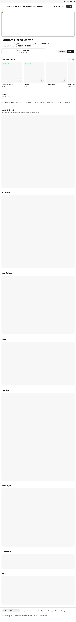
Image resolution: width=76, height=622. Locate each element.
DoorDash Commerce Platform (21, 616)
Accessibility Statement (30, 611)
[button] (11, 75)
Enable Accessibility (68, 1)
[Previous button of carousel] (69, 59)
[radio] (62, 51)
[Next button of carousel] (73, 59)
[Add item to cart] (19, 80)
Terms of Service (47, 611)
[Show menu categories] (2, 102)
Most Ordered (9, 102)
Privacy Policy (60, 611)
